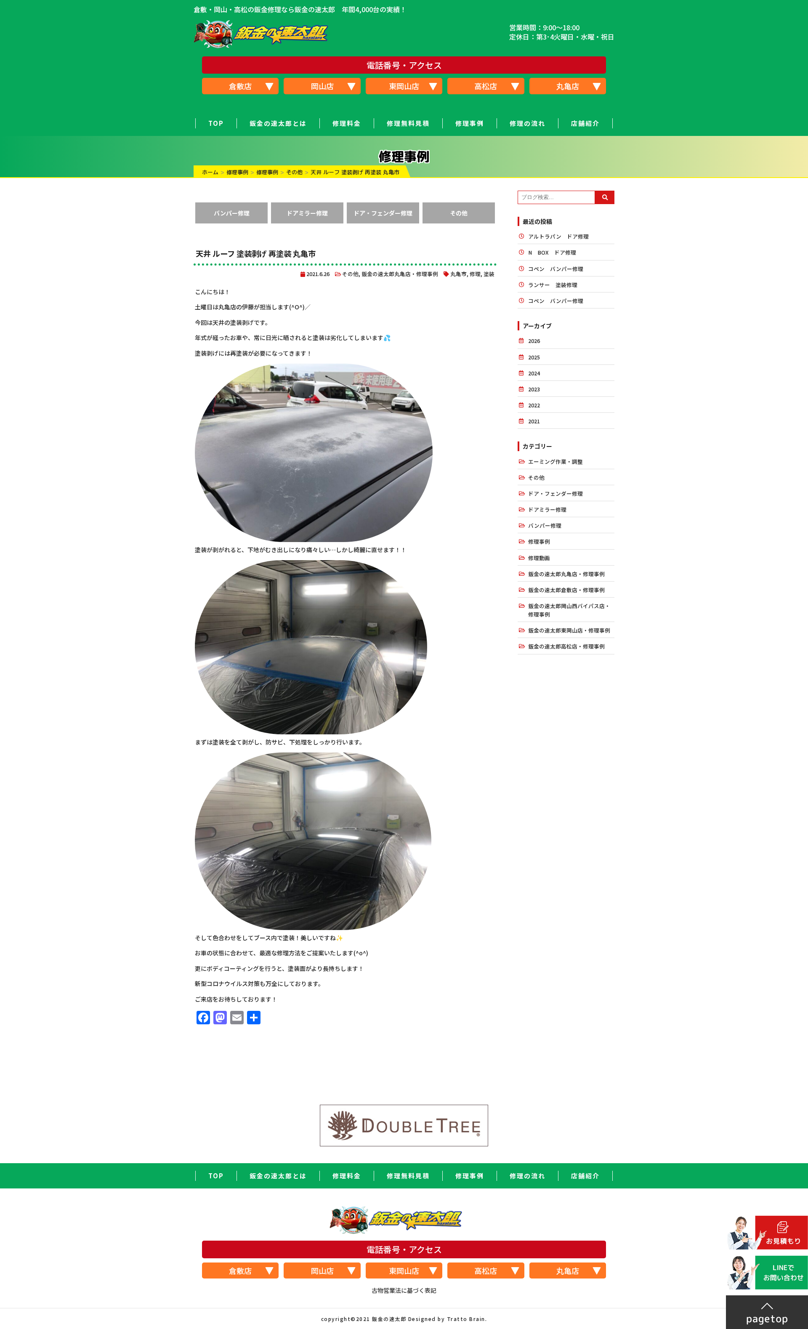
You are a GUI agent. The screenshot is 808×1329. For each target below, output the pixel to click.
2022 (534, 405)
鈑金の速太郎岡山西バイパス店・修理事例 (569, 610)
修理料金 (346, 123)
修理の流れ (527, 123)
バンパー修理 (232, 213)
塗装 (489, 274)
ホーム (210, 172)
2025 (534, 357)
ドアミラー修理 (307, 213)
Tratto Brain (466, 1318)
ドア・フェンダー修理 (383, 213)
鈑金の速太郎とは (278, 123)
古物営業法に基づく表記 (404, 1290)
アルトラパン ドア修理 (558, 236)
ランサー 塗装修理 (552, 285)
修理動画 (539, 558)
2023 (534, 389)
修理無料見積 (408, 123)
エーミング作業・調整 (555, 461)
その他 (294, 172)
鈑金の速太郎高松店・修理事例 (566, 646)
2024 (534, 373)
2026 (534, 341)
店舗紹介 (585, 123)
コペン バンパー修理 (555, 269)
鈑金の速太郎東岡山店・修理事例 (569, 630)
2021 (534, 421)
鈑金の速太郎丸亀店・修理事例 (399, 274)
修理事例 (469, 123)
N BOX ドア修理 (552, 252)
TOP (216, 123)
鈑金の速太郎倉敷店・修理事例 (566, 590)
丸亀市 (458, 274)
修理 (475, 274)
